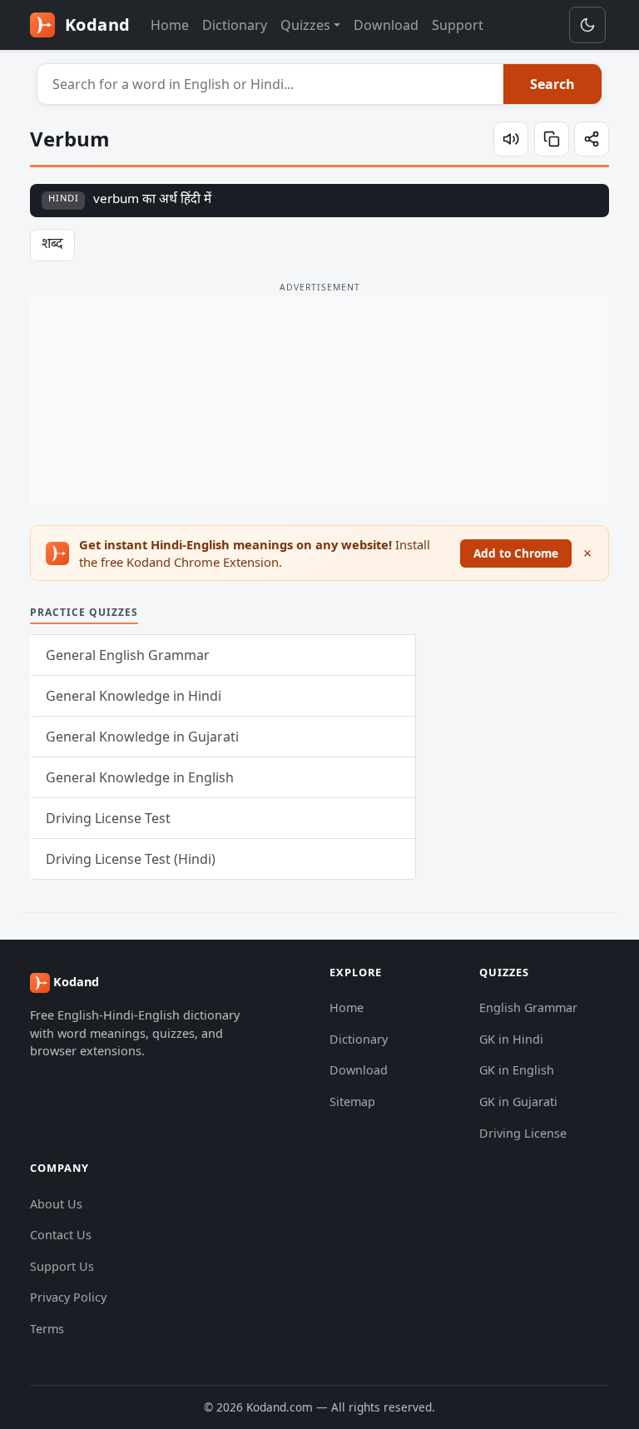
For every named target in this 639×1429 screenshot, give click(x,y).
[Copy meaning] (551, 139)
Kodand (95, 24)
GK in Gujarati (518, 1101)
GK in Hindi (511, 1039)
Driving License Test (108, 818)
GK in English (516, 1070)
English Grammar (528, 1007)
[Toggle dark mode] (587, 25)
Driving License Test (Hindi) (130, 859)
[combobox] (270, 84)
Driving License (523, 1133)
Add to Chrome (515, 553)
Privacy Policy (68, 1297)
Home (170, 25)
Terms (47, 1329)
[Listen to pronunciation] (510, 139)
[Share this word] (591, 139)
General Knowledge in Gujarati (142, 736)
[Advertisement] (319, 401)
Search (552, 84)
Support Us (62, 1266)
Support (457, 25)
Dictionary (234, 25)
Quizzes (305, 25)
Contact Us (61, 1235)
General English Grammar (128, 655)
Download (386, 25)
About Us (56, 1204)
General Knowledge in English (140, 777)
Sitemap (352, 1101)
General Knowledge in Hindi (133, 696)
